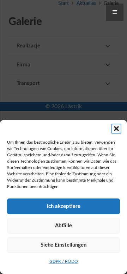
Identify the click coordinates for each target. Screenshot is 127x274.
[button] (116, 128)
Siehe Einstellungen (63, 245)
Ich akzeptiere (63, 206)
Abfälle (63, 225)
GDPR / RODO (63, 261)
